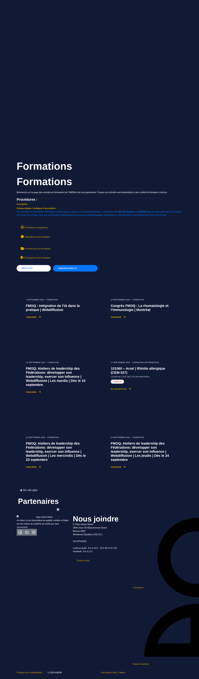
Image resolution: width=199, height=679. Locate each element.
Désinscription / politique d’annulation (36, 208)
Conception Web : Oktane (113, 672)
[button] (29, 490)
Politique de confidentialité (29, 672)
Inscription (22, 204)
